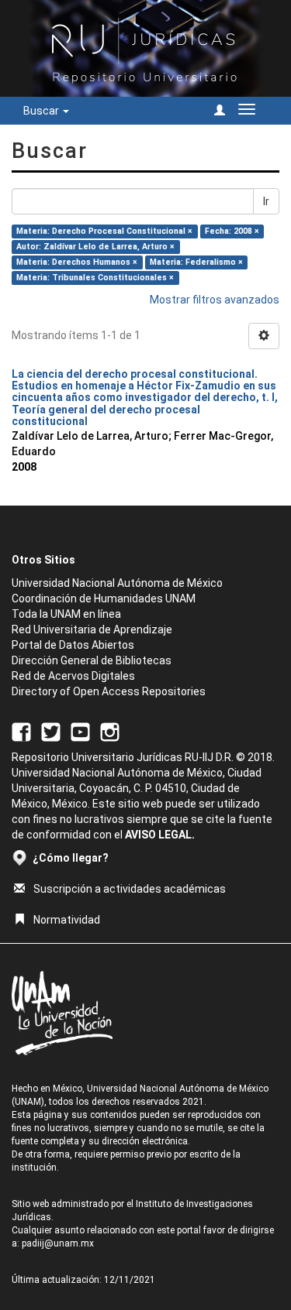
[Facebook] (21, 731)
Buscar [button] (42, 111)
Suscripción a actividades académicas (129, 889)
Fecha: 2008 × (232, 231)
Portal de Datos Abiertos (73, 645)
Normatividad (66, 920)
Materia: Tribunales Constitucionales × (95, 278)
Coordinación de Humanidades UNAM (104, 598)
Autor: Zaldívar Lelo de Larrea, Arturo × (95, 247)
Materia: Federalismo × (196, 262)
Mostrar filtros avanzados (214, 299)
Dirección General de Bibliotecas (91, 660)
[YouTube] (80, 731)
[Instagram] (110, 731)
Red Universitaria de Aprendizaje (92, 629)
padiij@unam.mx (58, 1243)
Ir (266, 201)
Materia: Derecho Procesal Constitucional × (104, 231)
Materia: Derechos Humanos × (76, 262)
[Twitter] (51, 731)
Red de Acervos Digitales (73, 676)
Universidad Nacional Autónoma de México (117, 583)
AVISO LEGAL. (160, 834)
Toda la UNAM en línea (66, 614)
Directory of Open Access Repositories (109, 691)
